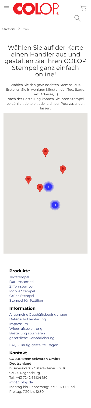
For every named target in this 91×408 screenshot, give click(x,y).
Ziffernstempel (21, 286)
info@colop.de (21, 382)
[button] (40, 188)
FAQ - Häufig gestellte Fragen (33, 345)
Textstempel (19, 277)
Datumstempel (21, 282)
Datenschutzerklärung (27, 319)
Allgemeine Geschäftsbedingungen (38, 314)
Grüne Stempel (21, 296)
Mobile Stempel (22, 291)
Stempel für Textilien (26, 300)
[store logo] (36, 9)
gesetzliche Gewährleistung (32, 338)
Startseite (9, 29)
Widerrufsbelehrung (25, 328)
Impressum (18, 324)
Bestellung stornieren (27, 333)
